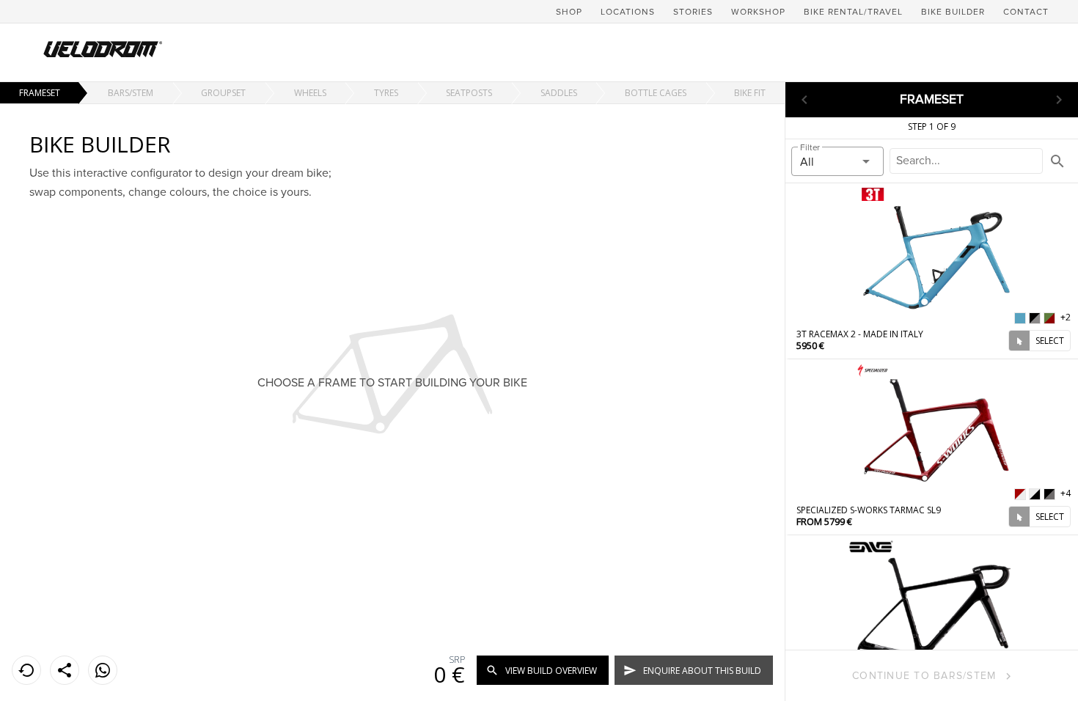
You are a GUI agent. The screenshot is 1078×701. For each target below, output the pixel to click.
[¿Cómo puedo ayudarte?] (102, 670)
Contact (1026, 12)
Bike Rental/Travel (853, 12)
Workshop (758, 12)
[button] (837, 161)
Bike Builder (953, 12)
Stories (693, 12)
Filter (810, 147)
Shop (569, 12)
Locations (628, 12)
